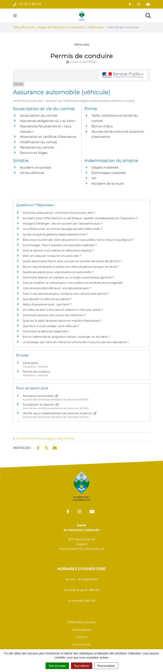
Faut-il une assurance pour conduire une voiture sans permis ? (66, 293)
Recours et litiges (34, 153)
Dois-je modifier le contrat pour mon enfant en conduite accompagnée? (73, 283)
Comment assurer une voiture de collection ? (54, 315)
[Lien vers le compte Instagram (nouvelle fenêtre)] (138, 4)
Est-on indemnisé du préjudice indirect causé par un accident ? (66, 336)
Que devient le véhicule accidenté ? (47, 299)
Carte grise (30, 363)
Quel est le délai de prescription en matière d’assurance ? (62, 320)
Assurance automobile (38, 396)
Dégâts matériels (105, 167)
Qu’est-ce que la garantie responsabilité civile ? (55, 234)
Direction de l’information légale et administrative (45, 438)
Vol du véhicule (32, 173)
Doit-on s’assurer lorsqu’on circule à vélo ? (52, 256)
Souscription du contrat (38, 115)
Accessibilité (81, 629)
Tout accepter (57, 665)
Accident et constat (35, 167)
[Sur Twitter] (46, 447)
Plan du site (81, 644)
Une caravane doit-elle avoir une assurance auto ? (57, 288)
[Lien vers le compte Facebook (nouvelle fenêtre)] (130, 4)
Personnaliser (106, 665)
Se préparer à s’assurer (39, 404)
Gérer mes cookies (81, 622)
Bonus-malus (102, 126)
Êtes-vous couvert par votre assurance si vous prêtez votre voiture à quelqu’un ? (78, 240)
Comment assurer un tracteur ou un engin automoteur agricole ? (68, 277)
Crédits (81, 637)
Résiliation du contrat (37, 147)
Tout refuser (81, 665)
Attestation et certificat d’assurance (48, 137)
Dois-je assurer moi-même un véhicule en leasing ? (58, 250)
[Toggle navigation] (15, 15)
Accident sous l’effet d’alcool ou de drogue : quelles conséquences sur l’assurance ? (80, 218)
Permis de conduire (36, 371)
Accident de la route (107, 183)
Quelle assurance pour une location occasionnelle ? (58, 272)
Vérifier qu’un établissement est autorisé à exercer (58, 413)
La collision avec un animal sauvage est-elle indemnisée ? (62, 229)
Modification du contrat (38, 142)
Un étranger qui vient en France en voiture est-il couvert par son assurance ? (76, 342)
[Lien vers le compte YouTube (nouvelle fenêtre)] (148, 4)
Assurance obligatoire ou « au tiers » (48, 121)
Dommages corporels (108, 173)
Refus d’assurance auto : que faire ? (47, 304)
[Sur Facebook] (38, 447)
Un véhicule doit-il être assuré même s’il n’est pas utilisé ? (63, 310)
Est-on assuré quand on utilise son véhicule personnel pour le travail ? (71, 266)
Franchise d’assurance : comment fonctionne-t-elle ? (59, 213)
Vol (93, 178)
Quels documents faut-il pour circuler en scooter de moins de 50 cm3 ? (72, 261)
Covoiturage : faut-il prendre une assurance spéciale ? (60, 245)
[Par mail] (54, 447)
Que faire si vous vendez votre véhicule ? (51, 326)
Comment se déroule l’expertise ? (46, 331)
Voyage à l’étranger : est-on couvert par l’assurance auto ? (63, 223)
